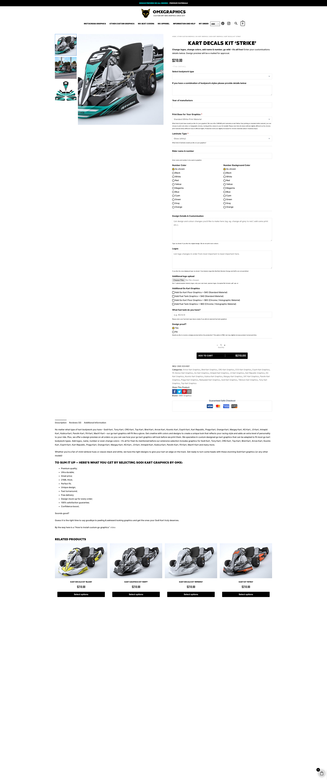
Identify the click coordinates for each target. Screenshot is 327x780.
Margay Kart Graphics (233, 376)
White (177, 176)
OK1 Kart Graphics (251, 376)
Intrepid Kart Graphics (219, 373)
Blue (176, 192)
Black (177, 172)
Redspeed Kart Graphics (209, 380)
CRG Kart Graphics (226, 370)
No (176, 331)
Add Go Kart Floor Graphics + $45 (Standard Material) (200, 292)
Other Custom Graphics (121, 24)
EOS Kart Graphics (243, 370)
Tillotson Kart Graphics (248, 380)
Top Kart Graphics (189, 383)
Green (177, 199)
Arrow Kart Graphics (191, 370)
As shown (179, 169)
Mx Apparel (164, 24)
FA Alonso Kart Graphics (182, 373)
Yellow (177, 184)
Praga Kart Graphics (189, 380)
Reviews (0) (75, 422)
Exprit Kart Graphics (261, 370)
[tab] (61, 423)
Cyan (177, 195)
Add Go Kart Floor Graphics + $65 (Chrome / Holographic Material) (207, 300)
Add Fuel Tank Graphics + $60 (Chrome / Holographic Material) (205, 304)
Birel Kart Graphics (209, 370)
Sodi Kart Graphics (216, 36)
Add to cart (222, 355)
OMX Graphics (185, 395)
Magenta (179, 188)
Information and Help (184, 24)
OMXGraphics (169, 12)
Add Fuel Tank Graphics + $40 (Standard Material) (199, 296)
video (113, 527)
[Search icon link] (236, 23)
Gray (177, 203)
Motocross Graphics (95, 24)
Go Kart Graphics (202, 36)
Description (61, 422)
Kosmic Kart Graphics (194, 376)
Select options (81, 594)
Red (176, 180)
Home (174, 36)
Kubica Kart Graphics (214, 376)
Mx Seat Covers (146, 24)
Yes (176, 328)
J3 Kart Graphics (237, 373)
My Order (203, 24)
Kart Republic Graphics (255, 373)
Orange (178, 207)
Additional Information (95, 422)
